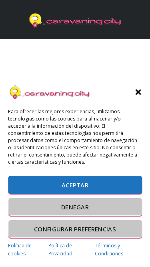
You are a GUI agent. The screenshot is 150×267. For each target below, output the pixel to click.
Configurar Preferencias (75, 229)
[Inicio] (75, 19)
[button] (138, 92)
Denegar (75, 207)
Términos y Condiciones (109, 249)
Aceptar (75, 185)
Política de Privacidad (60, 249)
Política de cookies (20, 249)
